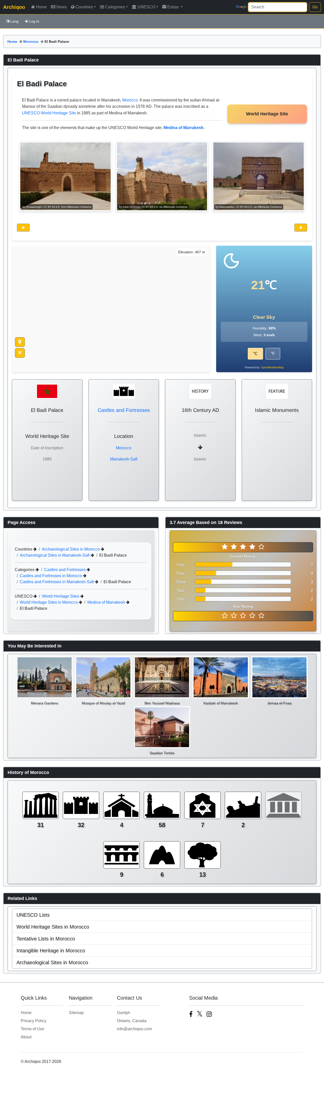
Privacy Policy (33, 1021)
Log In (34, 21)
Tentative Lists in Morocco (45, 938)
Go (315, 7)
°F (273, 353)
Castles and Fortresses (124, 410)
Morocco (30, 41)
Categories (115, 7)
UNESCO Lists (33, 915)
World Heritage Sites (61, 596)
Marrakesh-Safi (123, 459)
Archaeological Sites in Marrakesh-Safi (55, 555)
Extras (173, 7)
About (26, 1037)
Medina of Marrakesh (106, 602)
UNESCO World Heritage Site (49, 113)
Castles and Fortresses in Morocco (51, 576)
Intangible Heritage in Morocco (50, 950)
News (61, 7)
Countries (84, 7)
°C (255, 353)
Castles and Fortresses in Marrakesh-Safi (57, 582)
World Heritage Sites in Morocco (49, 602)
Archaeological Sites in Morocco (71, 549)
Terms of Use (32, 1029)
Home (41, 7)
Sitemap (76, 1013)
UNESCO (146, 7)
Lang (14, 21)
